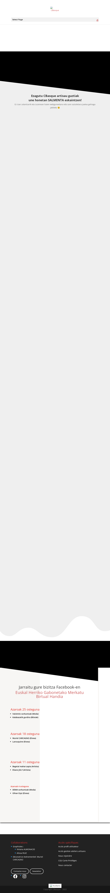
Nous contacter (65, 865)
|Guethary (31, 177)
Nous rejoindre (65, 856)
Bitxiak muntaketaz (62, 622)
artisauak (42, 177)
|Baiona (30, 401)
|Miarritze (31, 622)
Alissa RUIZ (22, 853)
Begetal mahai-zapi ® (26, 173)
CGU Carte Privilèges (67, 860)
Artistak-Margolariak (52, 401)
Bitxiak (50, 622)
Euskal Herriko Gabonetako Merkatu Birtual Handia (49, 694)
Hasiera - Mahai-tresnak (63, 177)
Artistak (38, 401)
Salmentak (28, 180)
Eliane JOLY (20, 397)
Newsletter (36, 871)
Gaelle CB (20, 177)
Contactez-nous (20, 871)
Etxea (49, 177)
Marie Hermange (23, 618)
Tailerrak (38, 180)
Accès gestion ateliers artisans (72, 851)
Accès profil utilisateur (68, 846)
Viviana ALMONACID (26, 849)
